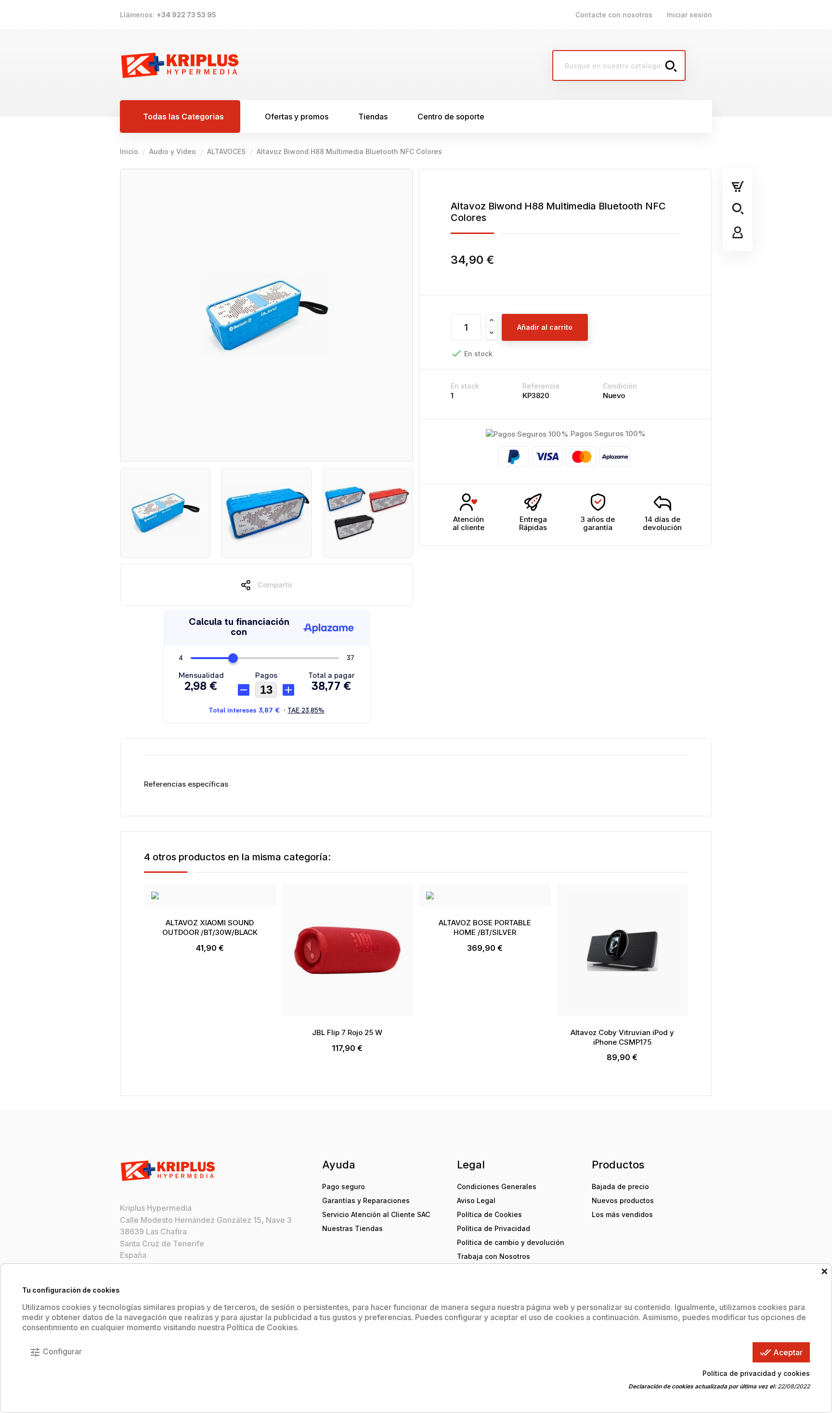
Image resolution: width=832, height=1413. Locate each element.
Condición (620, 386)
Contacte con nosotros (613, 15)
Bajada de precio (620, 1186)
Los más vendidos (622, 1214)
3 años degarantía (598, 523)
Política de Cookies (489, 1214)
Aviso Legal (476, 1200)
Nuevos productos (623, 1200)
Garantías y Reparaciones (366, 1200)
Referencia (540, 386)
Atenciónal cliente (468, 523)
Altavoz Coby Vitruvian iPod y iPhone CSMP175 (622, 1037)
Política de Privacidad (493, 1228)
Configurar (55, 1352)
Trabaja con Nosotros (493, 1256)
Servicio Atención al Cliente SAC (376, 1214)
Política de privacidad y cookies (756, 1373)
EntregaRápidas (533, 523)
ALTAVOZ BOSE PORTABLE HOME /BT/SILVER (485, 927)
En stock (465, 386)
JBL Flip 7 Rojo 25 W (347, 1032)
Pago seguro (343, 1186)
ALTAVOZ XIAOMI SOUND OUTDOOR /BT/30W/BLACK (210, 927)
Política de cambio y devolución (510, 1242)
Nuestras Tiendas (352, 1228)
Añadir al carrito (544, 327)
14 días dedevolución (662, 523)
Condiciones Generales (496, 1186)
